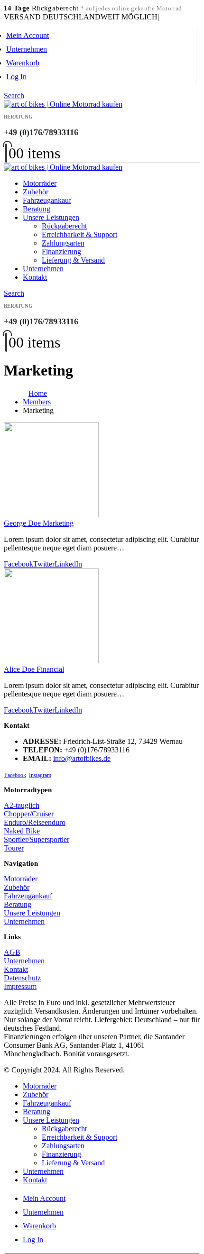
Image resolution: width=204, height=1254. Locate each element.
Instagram (40, 775)
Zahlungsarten (63, 243)
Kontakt (35, 277)
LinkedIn (68, 564)
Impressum (20, 986)
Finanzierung (61, 251)
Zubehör (35, 192)
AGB (12, 952)
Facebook (18, 564)
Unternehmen (26, 49)
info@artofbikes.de (82, 758)
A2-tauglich (21, 805)
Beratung (36, 209)
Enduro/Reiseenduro (34, 822)
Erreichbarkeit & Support (79, 234)
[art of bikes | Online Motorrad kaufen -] (63, 104)
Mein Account (27, 35)
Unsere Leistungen (51, 217)
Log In (16, 77)
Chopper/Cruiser (29, 814)
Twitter (44, 564)
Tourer (14, 848)
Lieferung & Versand (73, 260)
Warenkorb (22, 63)
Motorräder (39, 183)
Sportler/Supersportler (36, 839)
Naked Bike (22, 831)
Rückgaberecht (64, 226)
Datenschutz (22, 978)
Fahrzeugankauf (47, 200)
